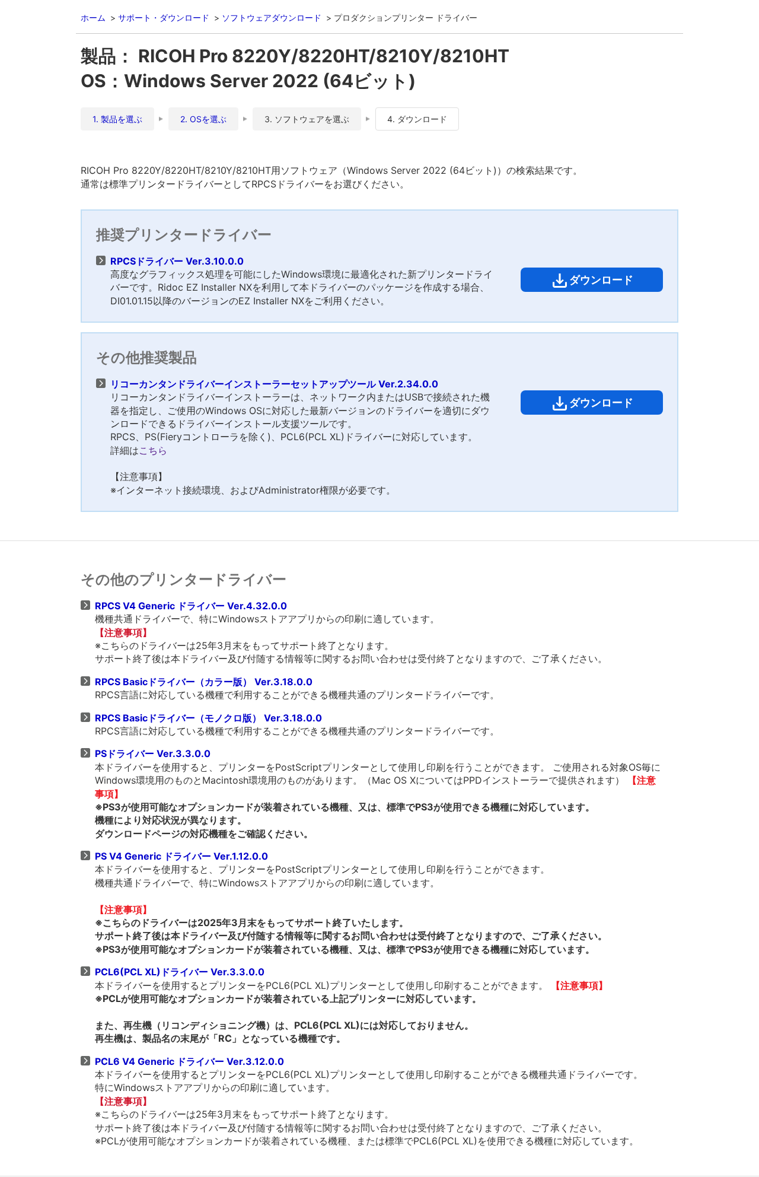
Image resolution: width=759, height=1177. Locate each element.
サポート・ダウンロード (163, 17)
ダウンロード (601, 279)
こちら (153, 450)
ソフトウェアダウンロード (271, 17)
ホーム (93, 17)
